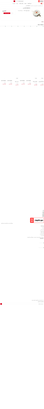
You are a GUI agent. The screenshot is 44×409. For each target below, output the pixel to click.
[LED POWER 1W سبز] (28, 51)
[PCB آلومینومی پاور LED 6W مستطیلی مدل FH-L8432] (40, 51)
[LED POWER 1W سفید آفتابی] (9, 51)
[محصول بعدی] (1, 5)
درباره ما (43, 228)
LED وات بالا (19, 10)
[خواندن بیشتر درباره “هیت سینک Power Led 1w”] (17, 83)
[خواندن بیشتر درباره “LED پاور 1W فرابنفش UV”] (36, 83)
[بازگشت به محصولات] (2, 5)
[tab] (42, 21)
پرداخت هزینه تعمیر (42, 230)
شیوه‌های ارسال (42, 235)
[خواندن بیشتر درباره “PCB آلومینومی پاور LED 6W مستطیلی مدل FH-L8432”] (42, 83)
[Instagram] (14, 240)
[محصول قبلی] (3, 5)
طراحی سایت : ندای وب (40, 301)
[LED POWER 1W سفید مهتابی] (3, 51)
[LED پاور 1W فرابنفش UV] (34, 51)
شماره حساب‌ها (42, 229)
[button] (30, 83)
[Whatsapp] (43, 240)
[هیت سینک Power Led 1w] (15, 51)
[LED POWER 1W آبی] (22, 51)
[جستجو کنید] (14, 1)
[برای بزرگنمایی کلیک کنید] (41, 18)
